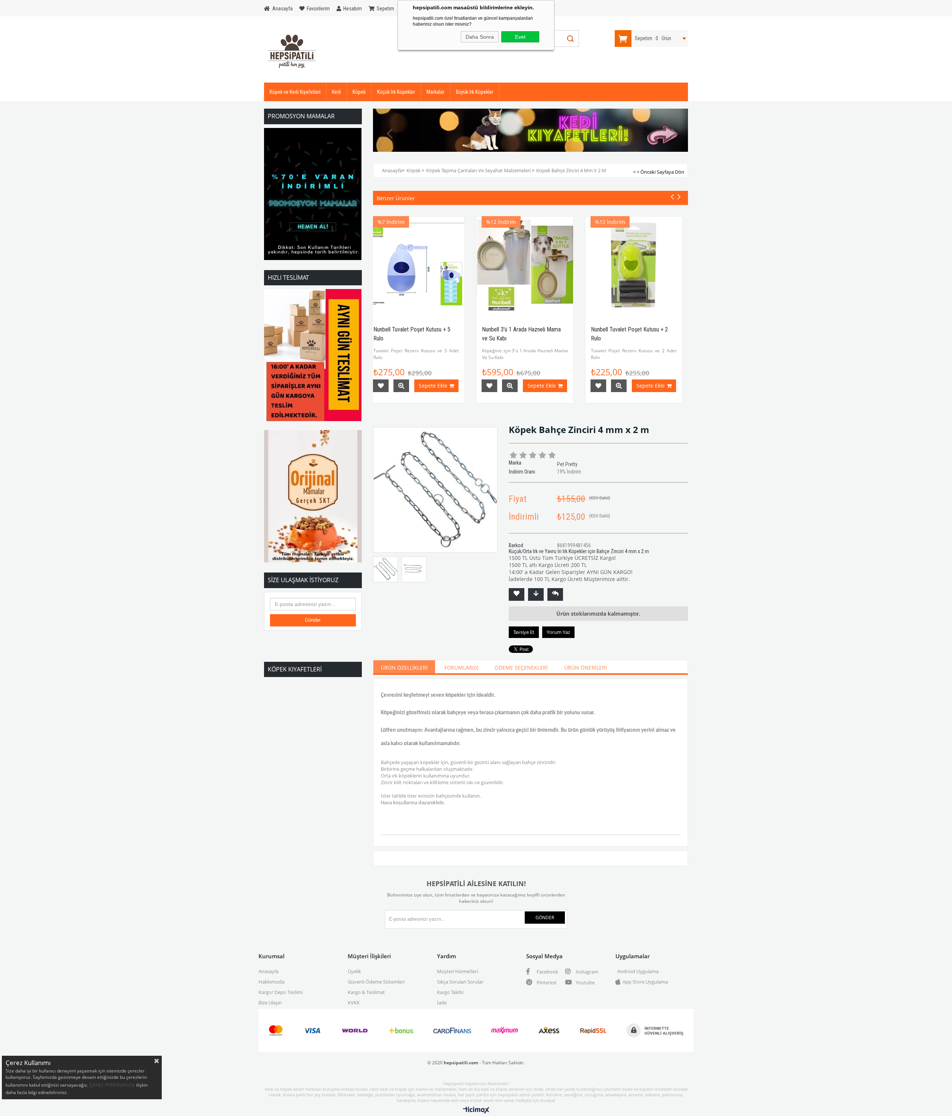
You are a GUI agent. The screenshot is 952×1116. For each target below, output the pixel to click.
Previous (389, 133)
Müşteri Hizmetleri (457, 971)
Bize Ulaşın (270, 1002)
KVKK (354, 1002)
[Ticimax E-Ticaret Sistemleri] (476, 1110)
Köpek (359, 92)
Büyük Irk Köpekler (474, 92)
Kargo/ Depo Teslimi (280, 992)
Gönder (313, 620)
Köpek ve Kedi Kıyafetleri (295, 92)
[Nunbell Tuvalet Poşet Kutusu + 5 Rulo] (416, 265)
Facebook (547, 971)
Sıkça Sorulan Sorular (460, 981)
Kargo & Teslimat (366, 992)
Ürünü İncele (401, 385)
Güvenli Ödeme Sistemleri (376, 981)
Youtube (585, 982)
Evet (520, 37)
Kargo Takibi (450, 992)
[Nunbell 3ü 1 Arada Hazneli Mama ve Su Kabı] (524, 265)
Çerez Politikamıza (112, 1084)
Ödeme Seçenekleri (521, 667)
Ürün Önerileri (585, 667)
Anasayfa (268, 971)
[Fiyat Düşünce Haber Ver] (536, 594)
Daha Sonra (480, 37)
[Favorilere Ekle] (516, 594)
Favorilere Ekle (381, 385)
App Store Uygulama (645, 981)
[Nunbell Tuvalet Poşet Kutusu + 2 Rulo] (633, 265)
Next (671, 133)
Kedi (336, 92)
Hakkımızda (271, 981)
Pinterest (546, 982)
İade (442, 1002)
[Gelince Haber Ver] (555, 594)
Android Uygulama (638, 971)
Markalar (435, 92)
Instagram (586, 971)
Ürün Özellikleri (404, 667)
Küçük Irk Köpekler (396, 92)
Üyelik (354, 971)
